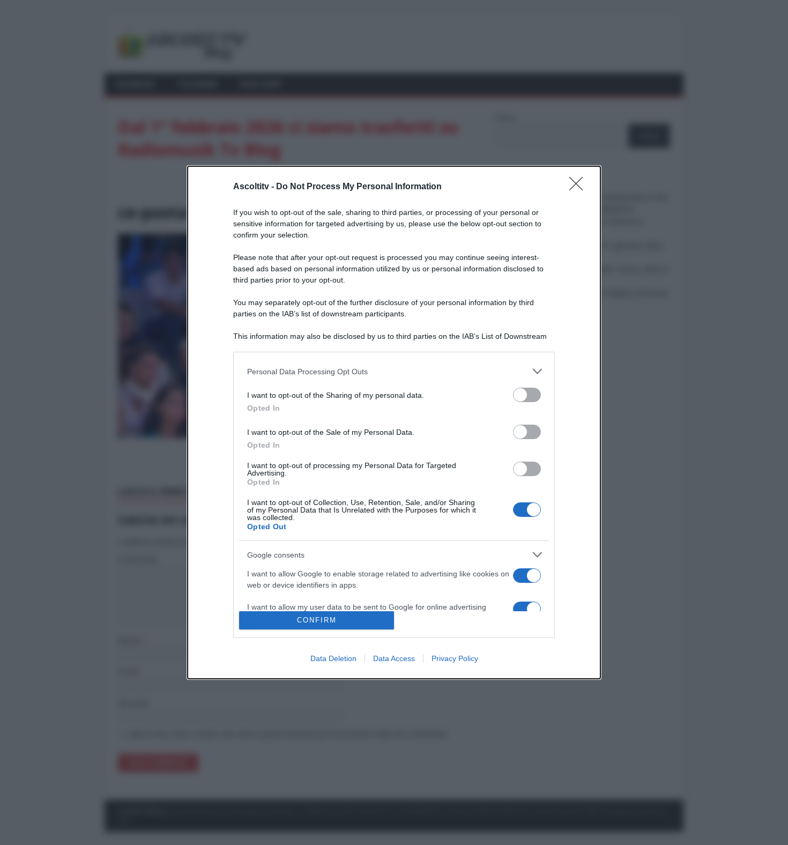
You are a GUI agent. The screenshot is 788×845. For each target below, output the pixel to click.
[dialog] (394, 422)
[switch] (527, 395)
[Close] (579, 187)
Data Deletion (333, 658)
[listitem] (394, 371)
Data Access (394, 658)
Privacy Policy (455, 658)
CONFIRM (317, 620)
